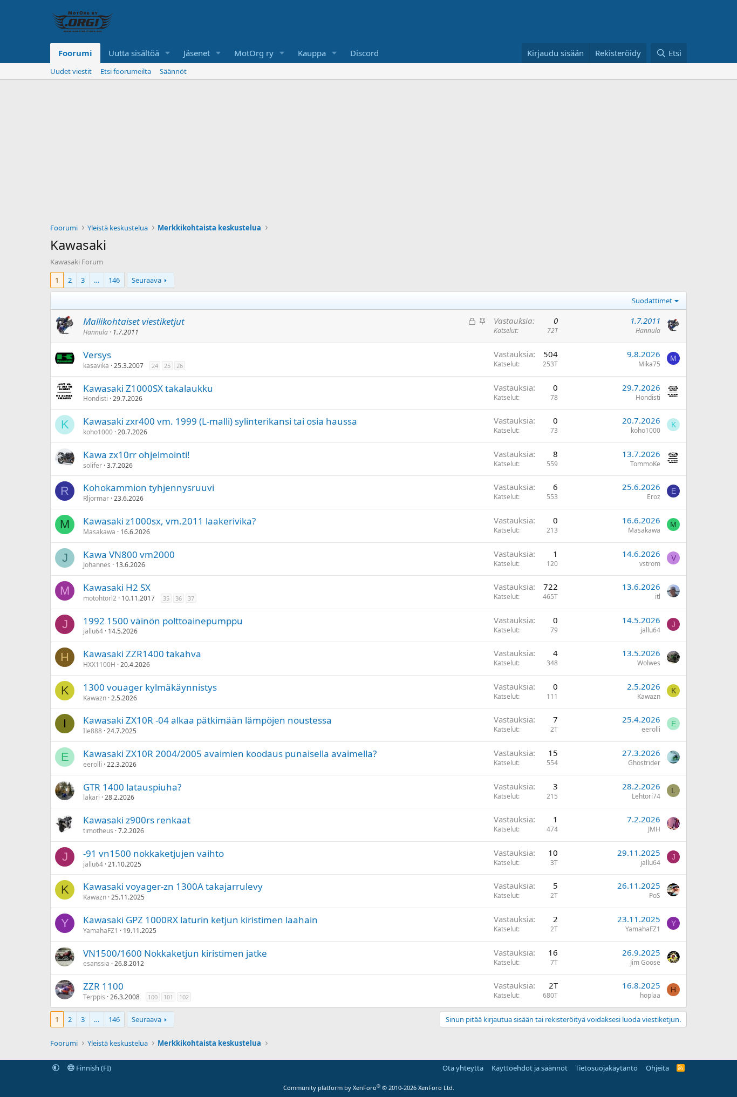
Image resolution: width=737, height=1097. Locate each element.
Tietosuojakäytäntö (606, 1068)
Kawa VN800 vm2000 (129, 554)
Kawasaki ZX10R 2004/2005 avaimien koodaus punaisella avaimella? (230, 753)
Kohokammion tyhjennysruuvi (148, 487)
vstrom (649, 563)
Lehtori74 (646, 796)
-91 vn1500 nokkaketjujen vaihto (153, 853)
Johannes (97, 564)
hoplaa (650, 995)
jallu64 (93, 631)
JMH (654, 829)
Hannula (95, 332)
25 (167, 366)
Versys (97, 355)
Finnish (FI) (92, 1068)
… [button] (96, 280)
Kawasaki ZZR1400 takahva (142, 654)
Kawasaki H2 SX (117, 587)
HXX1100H (99, 664)
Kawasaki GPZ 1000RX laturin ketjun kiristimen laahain (200, 920)
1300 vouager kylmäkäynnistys (150, 687)
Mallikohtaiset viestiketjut (134, 321)
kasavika (96, 365)
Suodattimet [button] (652, 300)
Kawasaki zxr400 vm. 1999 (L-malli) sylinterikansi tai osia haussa (220, 421)
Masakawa (99, 531)
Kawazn (94, 698)
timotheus (98, 830)
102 (184, 997)
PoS (654, 895)
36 (178, 598)
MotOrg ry (254, 52)
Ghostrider (644, 762)
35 (166, 598)
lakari (91, 797)
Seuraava (146, 280)
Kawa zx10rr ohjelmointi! (136, 454)
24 (155, 366)
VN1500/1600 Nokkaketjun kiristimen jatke (175, 953)
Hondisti (95, 398)
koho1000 (98, 432)
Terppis (94, 996)
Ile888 (92, 730)
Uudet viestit (71, 71)
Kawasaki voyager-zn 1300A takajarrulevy (173, 886)
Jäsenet (196, 52)
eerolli (651, 729)
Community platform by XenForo (368, 1088)
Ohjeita (657, 1068)
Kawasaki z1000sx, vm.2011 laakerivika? (169, 521)
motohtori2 (100, 598)
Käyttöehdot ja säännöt (530, 1068)
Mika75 (649, 364)
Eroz (653, 496)
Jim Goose (645, 962)
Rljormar (96, 498)
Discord (364, 52)
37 (191, 598)
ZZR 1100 (103, 986)
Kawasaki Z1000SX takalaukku (148, 388)
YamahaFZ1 (100, 930)
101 (168, 997)
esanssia (96, 963)
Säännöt (173, 71)
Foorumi (75, 52)
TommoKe (645, 463)
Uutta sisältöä (133, 52)
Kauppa (312, 52)
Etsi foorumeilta (125, 71)
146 (114, 280)
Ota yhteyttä (462, 1068)
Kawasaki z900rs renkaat (136, 820)
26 (179, 366)
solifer (92, 465)
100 (153, 997)
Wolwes (648, 662)
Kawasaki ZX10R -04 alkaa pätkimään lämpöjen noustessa (207, 720)
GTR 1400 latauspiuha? (132, 787)
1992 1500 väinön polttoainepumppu (163, 621)
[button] (167, 53)
